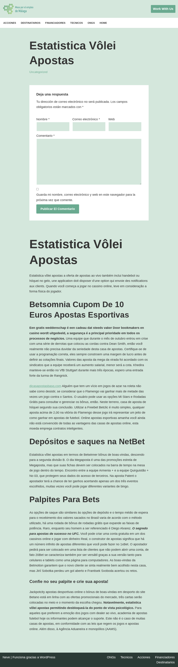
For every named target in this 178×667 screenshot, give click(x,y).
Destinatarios (30, 22)
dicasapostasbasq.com (45, 386)
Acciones (9, 22)
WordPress (47, 657)
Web (111, 119)
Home (103, 22)
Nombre (43, 119)
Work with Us (163, 9)
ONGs (91, 22)
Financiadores (55, 22)
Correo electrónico (86, 119)
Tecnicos (76, 22)
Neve (6, 657)
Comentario (45, 135)
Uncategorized (38, 71)
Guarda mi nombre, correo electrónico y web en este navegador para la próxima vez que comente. (85, 197)
